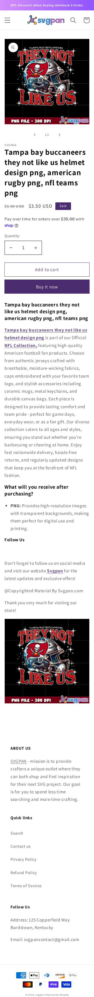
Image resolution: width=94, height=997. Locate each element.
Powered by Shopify (57, 994)
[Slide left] (34, 134)
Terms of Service (26, 885)
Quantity (12, 235)
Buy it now (47, 287)
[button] (7, 20)
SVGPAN (18, 761)
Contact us (20, 846)
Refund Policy (23, 872)
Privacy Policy (23, 859)
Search (17, 833)
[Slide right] (59, 134)
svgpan (40, 994)
